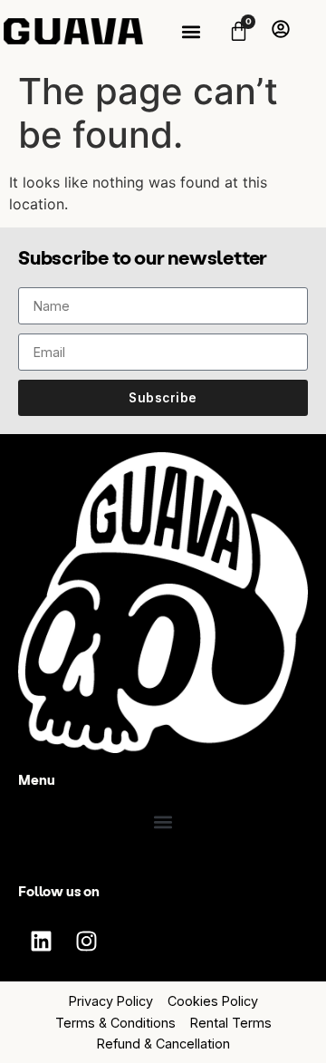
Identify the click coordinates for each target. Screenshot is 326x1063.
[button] (191, 31)
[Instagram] (86, 940)
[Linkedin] (40, 940)
